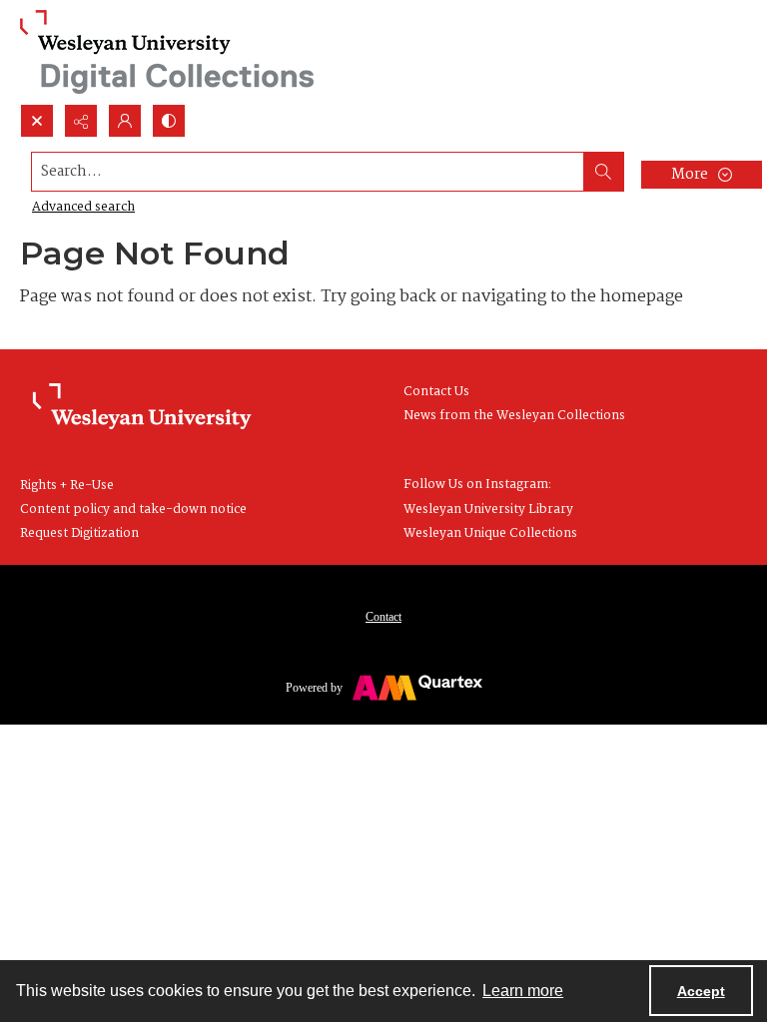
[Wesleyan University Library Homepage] (142, 407)
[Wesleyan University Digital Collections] (167, 52)
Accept (701, 991)
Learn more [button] (522, 990)
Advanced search (83, 207)
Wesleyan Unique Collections (490, 533)
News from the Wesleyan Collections (514, 415)
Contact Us (436, 391)
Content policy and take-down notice (133, 509)
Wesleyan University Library (488, 509)
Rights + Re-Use (67, 485)
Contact (383, 617)
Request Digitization (79, 533)
